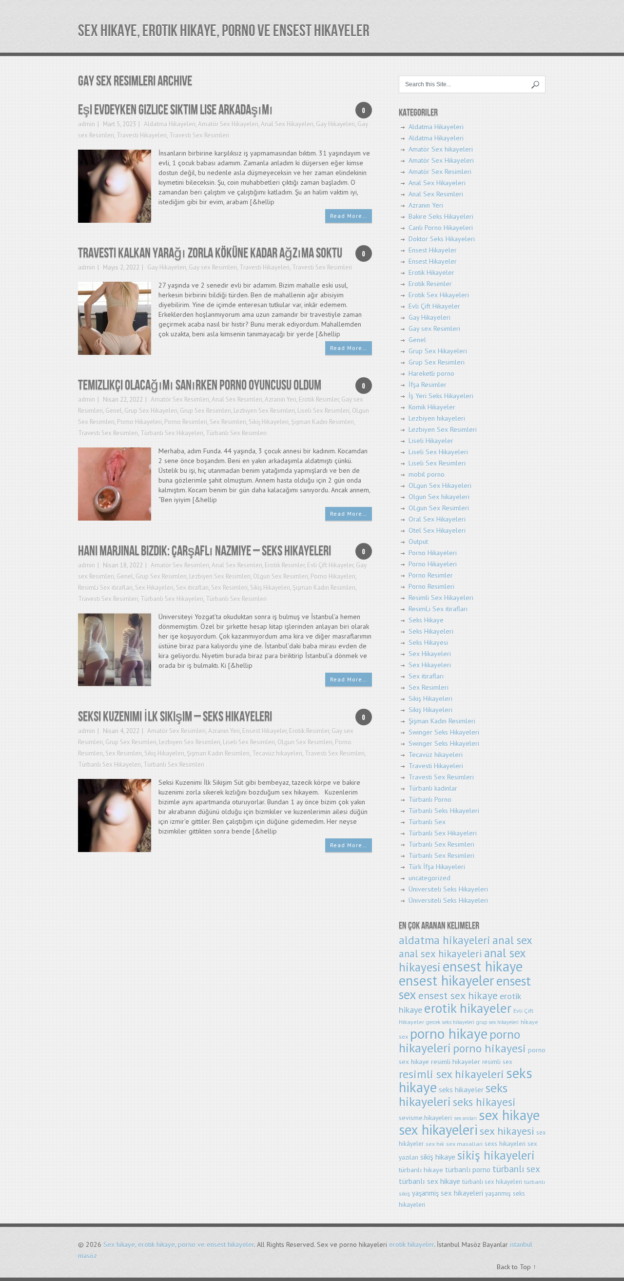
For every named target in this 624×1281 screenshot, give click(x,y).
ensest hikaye (483, 966)
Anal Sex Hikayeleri (287, 124)
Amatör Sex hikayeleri (441, 149)
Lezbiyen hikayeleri (437, 418)
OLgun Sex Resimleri (280, 576)
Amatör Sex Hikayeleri (228, 124)
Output (418, 541)
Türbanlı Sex (427, 821)
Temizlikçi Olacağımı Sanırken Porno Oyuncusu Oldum (199, 385)
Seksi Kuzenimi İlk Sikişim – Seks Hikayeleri (175, 717)
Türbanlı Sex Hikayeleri (171, 433)
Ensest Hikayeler (264, 731)
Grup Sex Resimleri (205, 411)
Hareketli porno (431, 373)
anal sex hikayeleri (440, 953)
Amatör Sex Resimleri (180, 399)
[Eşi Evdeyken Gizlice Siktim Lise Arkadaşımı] (114, 185)
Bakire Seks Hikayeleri (441, 216)
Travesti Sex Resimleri (199, 135)
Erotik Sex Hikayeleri (439, 295)
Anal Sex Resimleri (237, 399)
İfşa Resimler (428, 384)
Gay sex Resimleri (213, 267)
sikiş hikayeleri (496, 1155)
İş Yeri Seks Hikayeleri (441, 395)
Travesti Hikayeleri (142, 135)
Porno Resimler (431, 575)
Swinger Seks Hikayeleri (444, 732)
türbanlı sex (516, 1169)
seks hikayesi (484, 1102)
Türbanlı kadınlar (433, 788)
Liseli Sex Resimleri (323, 411)
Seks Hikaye (426, 620)
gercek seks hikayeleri (450, 1022)
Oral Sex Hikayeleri (437, 519)
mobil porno (427, 474)
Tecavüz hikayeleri (277, 753)
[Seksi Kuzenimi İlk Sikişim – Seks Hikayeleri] (114, 814)
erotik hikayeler (467, 1008)
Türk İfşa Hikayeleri (437, 866)
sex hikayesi (507, 1131)
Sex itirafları (192, 587)
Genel (113, 411)
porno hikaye (449, 1033)
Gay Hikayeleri (335, 124)
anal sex (512, 940)
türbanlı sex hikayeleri (492, 1182)
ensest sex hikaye (458, 995)
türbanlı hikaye (421, 1169)
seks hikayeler (461, 1089)
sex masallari (464, 1143)
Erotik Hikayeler (431, 272)
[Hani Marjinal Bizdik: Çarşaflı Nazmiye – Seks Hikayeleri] (114, 649)
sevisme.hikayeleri (425, 1117)
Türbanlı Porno (430, 799)
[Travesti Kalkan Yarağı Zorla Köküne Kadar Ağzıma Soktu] (114, 317)
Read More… (348, 215)
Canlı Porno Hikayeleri (441, 227)
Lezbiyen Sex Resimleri (264, 411)
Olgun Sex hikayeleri (439, 496)
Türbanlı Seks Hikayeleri (444, 810)
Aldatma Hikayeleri (169, 124)
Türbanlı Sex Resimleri (236, 433)
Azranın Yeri (280, 399)
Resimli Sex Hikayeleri (441, 597)
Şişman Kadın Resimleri (322, 422)
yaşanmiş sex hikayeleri (447, 1193)
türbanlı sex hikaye (429, 1181)
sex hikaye (509, 1115)
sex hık (435, 1143)
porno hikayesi (489, 1048)
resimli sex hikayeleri (451, 1074)
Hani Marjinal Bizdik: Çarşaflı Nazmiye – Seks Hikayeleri (204, 551)
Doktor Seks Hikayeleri (442, 238)
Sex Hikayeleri (154, 587)
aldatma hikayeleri (444, 940)
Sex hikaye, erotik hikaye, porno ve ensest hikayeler (224, 31)
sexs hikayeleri (505, 1144)
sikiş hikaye (437, 1157)
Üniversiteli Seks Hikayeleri (448, 889)
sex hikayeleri (438, 1130)
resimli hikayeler (455, 1061)
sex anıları (465, 1118)
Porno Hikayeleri (139, 422)
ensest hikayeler (446, 980)
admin (86, 124)
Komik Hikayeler (432, 407)
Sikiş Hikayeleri (269, 422)
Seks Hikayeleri (431, 631)
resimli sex (497, 1062)
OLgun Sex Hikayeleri (440, 485)
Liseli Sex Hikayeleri (438, 451)
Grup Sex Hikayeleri (150, 411)
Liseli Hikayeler (431, 440)
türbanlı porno (467, 1169)
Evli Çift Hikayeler (330, 565)
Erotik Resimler (319, 399)
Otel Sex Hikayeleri (437, 530)
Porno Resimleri (185, 422)
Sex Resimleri (228, 422)
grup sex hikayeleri (497, 1022)
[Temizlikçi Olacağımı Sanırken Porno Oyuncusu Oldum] (114, 483)
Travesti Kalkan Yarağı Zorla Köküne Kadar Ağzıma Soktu (210, 253)
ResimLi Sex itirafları (105, 587)
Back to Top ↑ (516, 1266)
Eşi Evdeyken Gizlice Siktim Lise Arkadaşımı (175, 110)
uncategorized (429, 877)
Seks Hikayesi (428, 642)
